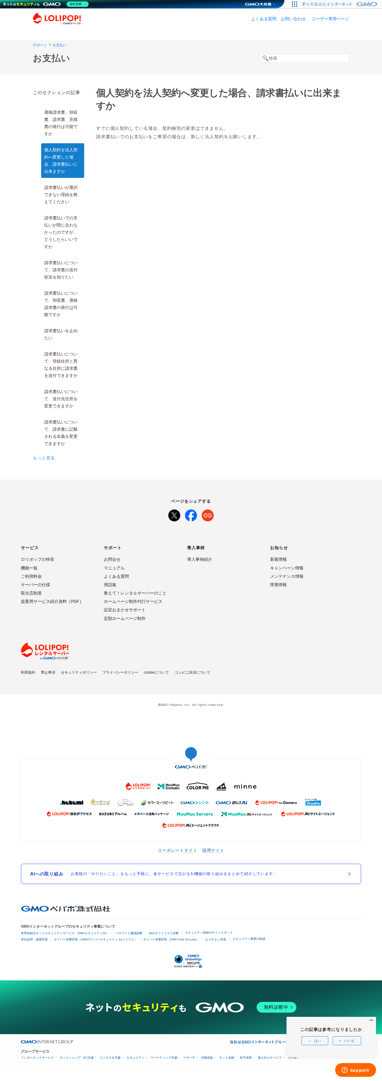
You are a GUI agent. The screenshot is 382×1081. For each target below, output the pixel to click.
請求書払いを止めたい (61, 334)
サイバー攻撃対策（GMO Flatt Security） (171, 939)
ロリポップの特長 (37, 559)
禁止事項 (48, 672)
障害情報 (278, 584)
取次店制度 (31, 593)
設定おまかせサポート (125, 609)
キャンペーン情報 (287, 568)
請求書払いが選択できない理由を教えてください (61, 194)
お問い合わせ (293, 18)
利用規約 (28, 672)
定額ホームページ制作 (125, 618)
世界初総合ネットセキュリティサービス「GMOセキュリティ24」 (65, 933)
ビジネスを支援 (110, 1057)
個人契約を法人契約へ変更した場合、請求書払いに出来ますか (61, 160)
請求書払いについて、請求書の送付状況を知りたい (61, 269)
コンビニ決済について (192, 672)
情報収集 (207, 1057)
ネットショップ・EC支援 (77, 1057)
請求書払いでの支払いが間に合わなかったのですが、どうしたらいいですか (61, 232)
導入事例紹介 (199, 559)
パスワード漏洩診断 (128, 933)
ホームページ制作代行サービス (133, 601)
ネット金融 (226, 1057)
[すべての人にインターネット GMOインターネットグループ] (340, 4)
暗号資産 (246, 1057)
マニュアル (114, 568)
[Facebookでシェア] (191, 514)
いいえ (349, 1041)
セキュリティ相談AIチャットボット (209, 932)
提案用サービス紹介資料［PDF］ (52, 601)
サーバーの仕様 (35, 584)
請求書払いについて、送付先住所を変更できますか (61, 398)
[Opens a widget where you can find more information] (355, 1070)
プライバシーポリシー (120, 672)
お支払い (60, 45)
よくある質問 (263, 18)
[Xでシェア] (174, 514)
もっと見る (44, 457)
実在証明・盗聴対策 (34, 939)
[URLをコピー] (208, 514)
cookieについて (156, 672)
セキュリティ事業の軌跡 (248, 938)
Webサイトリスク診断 (164, 933)
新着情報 (278, 559)
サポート (40, 45)
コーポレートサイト (178, 850)
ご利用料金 (31, 576)
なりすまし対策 (215, 939)
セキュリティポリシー (79, 672)
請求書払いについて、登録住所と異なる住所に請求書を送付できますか (61, 365)
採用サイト (213, 850)
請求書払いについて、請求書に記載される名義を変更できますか (61, 433)
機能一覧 (29, 568)
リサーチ (189, 1057)
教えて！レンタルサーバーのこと (135, 593)
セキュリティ (135, 1057)
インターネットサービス (37, 1057)
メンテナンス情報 (287, 576)
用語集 (110, 584)
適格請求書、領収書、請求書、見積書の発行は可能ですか (61, 123)
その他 (292, 1057)
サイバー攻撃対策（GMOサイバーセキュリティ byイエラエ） (95, 939)
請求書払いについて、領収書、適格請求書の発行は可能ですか (61, 304)
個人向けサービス (270, 1057)
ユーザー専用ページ (330, 18)
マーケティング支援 (163, 1057)
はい (317, 1041)
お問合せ (112, 559)
